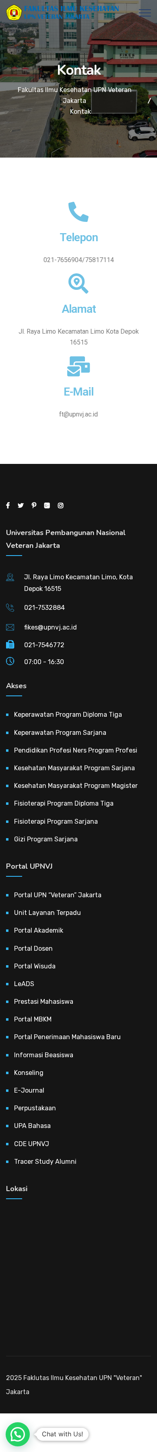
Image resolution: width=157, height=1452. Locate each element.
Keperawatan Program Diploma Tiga (68, 714)
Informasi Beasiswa (43, 1055)
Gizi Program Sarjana (46, 839)
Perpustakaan (35, 1108)
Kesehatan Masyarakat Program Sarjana (74, 768)
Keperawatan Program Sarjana (60, 732)
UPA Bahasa (32, 1126)
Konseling (28, 1073)
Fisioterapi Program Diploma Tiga (64, 803)
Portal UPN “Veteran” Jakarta (57, 895)
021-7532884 (44, 607)
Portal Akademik (38, 930)
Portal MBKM (33, 1019)
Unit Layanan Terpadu (47, 913)
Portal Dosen (33, 948)
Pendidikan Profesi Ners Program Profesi (75, 750)
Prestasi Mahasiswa (43, 1001)
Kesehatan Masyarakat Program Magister (76, 786)
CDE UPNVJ (31, 1144)
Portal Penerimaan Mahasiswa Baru (67, 1037)
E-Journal (29, 1090)
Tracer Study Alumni (45, 1161)
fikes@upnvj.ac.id (50, 627)
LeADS (24, 984)
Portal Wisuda (35, 966)
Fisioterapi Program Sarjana (56, 821)
